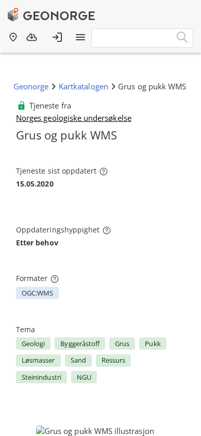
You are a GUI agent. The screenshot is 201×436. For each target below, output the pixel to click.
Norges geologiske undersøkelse (73, 118)
